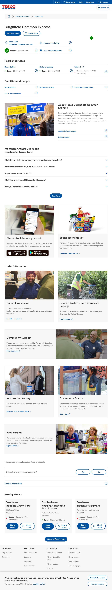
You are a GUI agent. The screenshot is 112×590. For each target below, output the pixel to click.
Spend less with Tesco (69, 253)
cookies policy (39, 584)
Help (81, 2)
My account (104, 2)
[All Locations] (9, 16)
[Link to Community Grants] (82, 381)
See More (56, 196)
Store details (12, 526)
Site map (50, 568)
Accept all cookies (97, 577)
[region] (91, 40)
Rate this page (74, 565)
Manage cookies (97, 584)
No (96, 471)
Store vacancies (30, 552)
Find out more (66, 319)
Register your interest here (17, 411)
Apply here (64, 414)
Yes (83, 472)
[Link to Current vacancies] (29, 286)
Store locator (71, 2)
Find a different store (56, 539)
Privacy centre (52, 564)
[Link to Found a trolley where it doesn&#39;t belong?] (82, 286)
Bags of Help (74, 561)
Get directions (12, 33)
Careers (27, 557)
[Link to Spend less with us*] (82, 220)
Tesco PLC (28, 561)
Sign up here (11, 445)
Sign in (57, 2)
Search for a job (13, 318)
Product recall (74, 552)
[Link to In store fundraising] (29, 381)
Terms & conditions (54, 552)
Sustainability (29, 565)
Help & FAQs (7, 552)
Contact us (90, 2)
